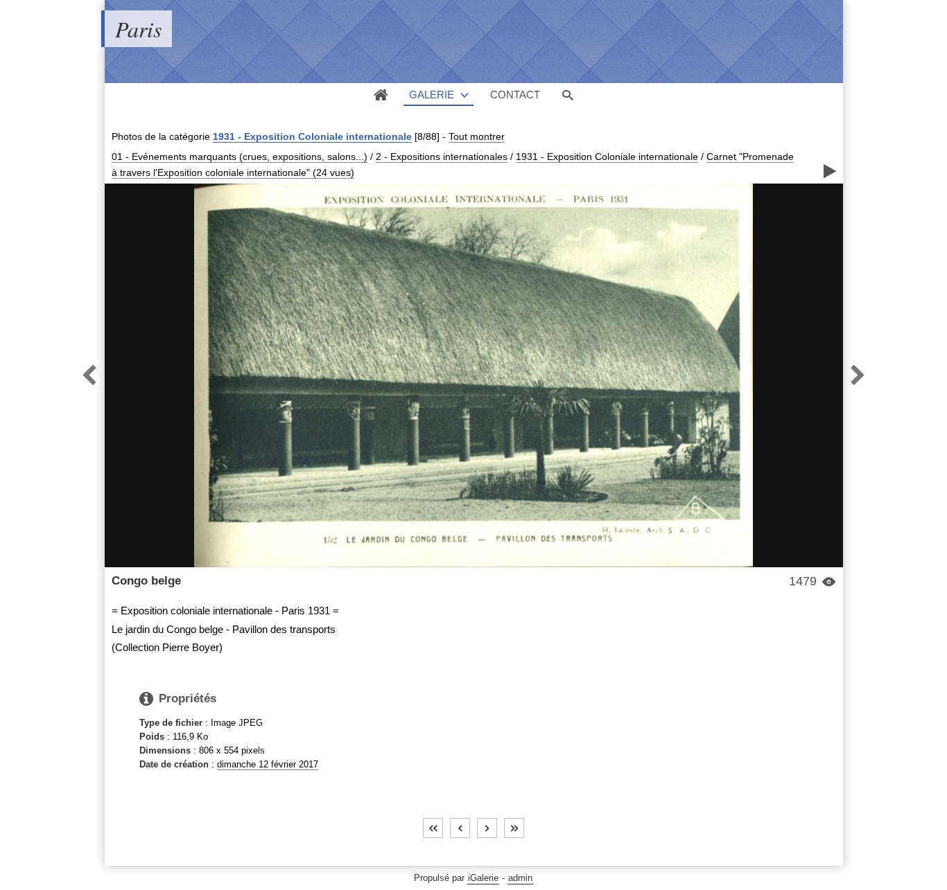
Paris (138, 29)
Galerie (431, 94)
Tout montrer (477, 136)
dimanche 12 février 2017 (267, 764)
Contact (515, 94)
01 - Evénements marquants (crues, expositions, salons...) (239, 156)
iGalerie (483, 878)
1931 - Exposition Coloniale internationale (312, 136)
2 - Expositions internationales (441, 156)
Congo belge (146, 580)
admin (520, 878)
